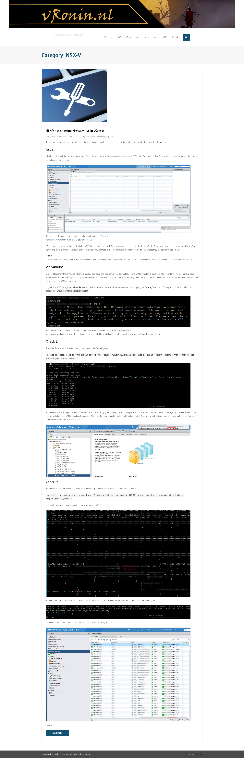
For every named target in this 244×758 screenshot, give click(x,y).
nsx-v (89, 137)
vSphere (109, 137)
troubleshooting (98, 137)
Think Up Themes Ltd (63, 754)
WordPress (87, 754)
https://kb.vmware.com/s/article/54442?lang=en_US (69, 240)
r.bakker (62, 137)
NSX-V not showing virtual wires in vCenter (75, 130)
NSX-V (76, 137)
